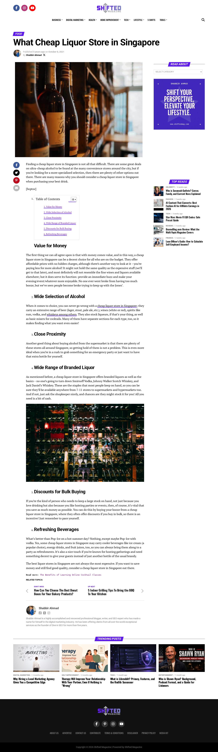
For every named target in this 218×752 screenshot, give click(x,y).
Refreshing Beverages (56, 233)
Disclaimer (132, 733)
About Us (54, 733)
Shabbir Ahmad (34, 55)
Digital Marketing (74, 19)
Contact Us (80, 733)
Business (56, 19)
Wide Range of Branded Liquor (61, 223)
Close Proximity (53, 217)
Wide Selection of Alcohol (59, 212)
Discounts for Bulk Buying (58, 228)
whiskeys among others (62, 314)
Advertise (67, 733)
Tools (162, 19)
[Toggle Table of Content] (72, 199)
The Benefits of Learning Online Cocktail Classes (70, 575)
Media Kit (163, 733)
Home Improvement (109, 19)
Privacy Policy (149, 733)
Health (92, 19)
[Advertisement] (179, 154)
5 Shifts (151, 19)
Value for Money (54, 206)
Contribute (95, 733)
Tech (126, 19)
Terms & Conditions (114, 733)
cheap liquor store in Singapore (117, 306)
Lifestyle (138, 19)
